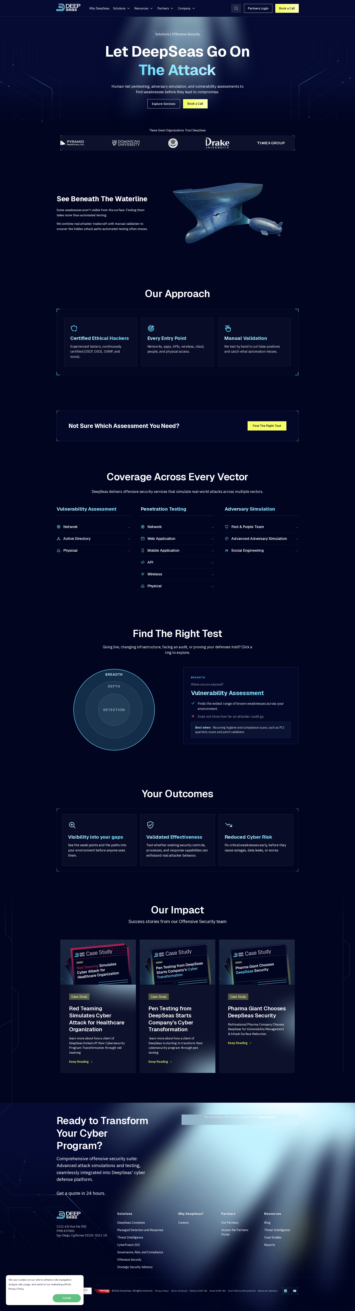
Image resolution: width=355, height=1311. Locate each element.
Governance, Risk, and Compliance (140, 1252)
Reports (269, 1245)
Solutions (119, 8)
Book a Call (287, 8)
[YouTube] (294, 1291)
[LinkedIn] (285, 1291)
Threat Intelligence (130, 1237)
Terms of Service (179, 1290)
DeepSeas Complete (131, 1222)
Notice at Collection (267, 1290)
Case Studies (272, 1237)
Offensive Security (129, 1259)
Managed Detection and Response (140, 1230)
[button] (114, 710)
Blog (267, 1222)
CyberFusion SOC (128, 1245)
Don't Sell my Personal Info (242, 1290)
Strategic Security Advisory (135, 1267)
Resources (141, 8)
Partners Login (258, 8)
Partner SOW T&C (198, 1290)
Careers (183, 1222)
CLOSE (66, 1298)
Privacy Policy (16, 1289)
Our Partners (230, 1222)
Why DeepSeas (99, 8)
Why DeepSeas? (191, 1214)
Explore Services (163, 104)
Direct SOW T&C (218, 1290)
